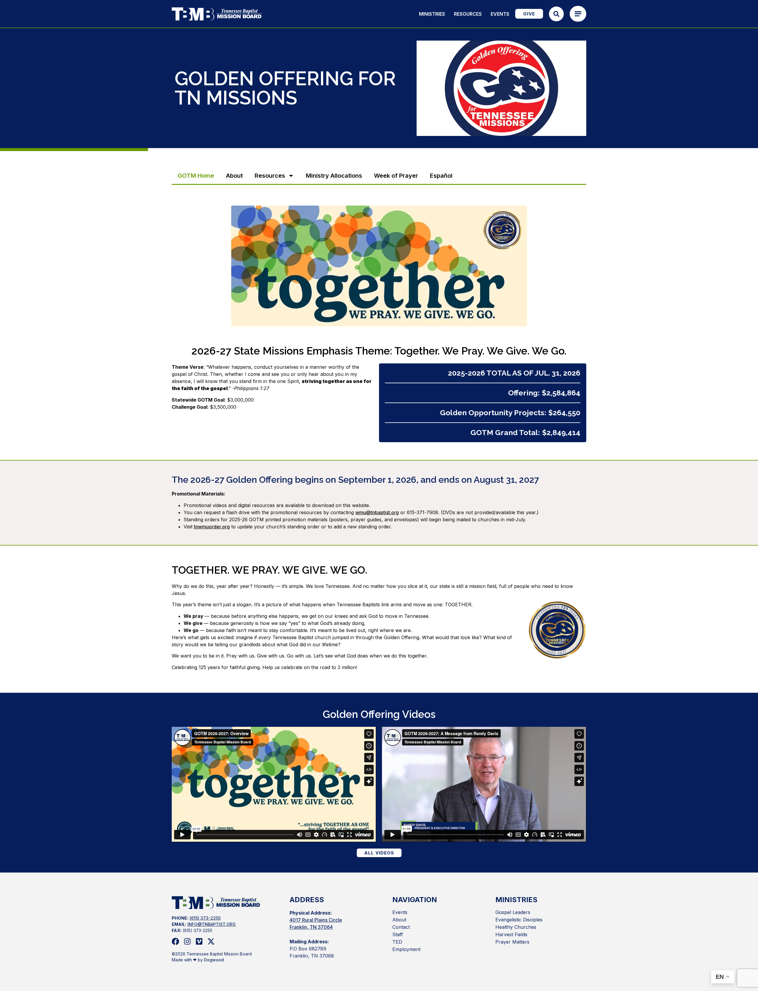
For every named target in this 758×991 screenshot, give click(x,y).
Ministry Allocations (334, 175)
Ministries (432, 14)
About (234, 175)
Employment (406, 949)
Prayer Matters (512, 942)
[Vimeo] (199, 941)
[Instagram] (187, 941)
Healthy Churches (515, 927)
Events (500, 14)
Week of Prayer (396, 175)
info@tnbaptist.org (211, 924)
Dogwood (214, 959)
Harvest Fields (511, 934)
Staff (397, 934)
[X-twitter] (211, 941)
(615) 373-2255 (205, 918)
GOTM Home (196, 175)
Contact (401, 927)
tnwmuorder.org (212, 527)
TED (397, 942)
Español (441, 175)
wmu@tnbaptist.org (377, 512)
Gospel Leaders (512, 912)
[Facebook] (175, 941)
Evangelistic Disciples (518, 920)
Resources (468, 14)
